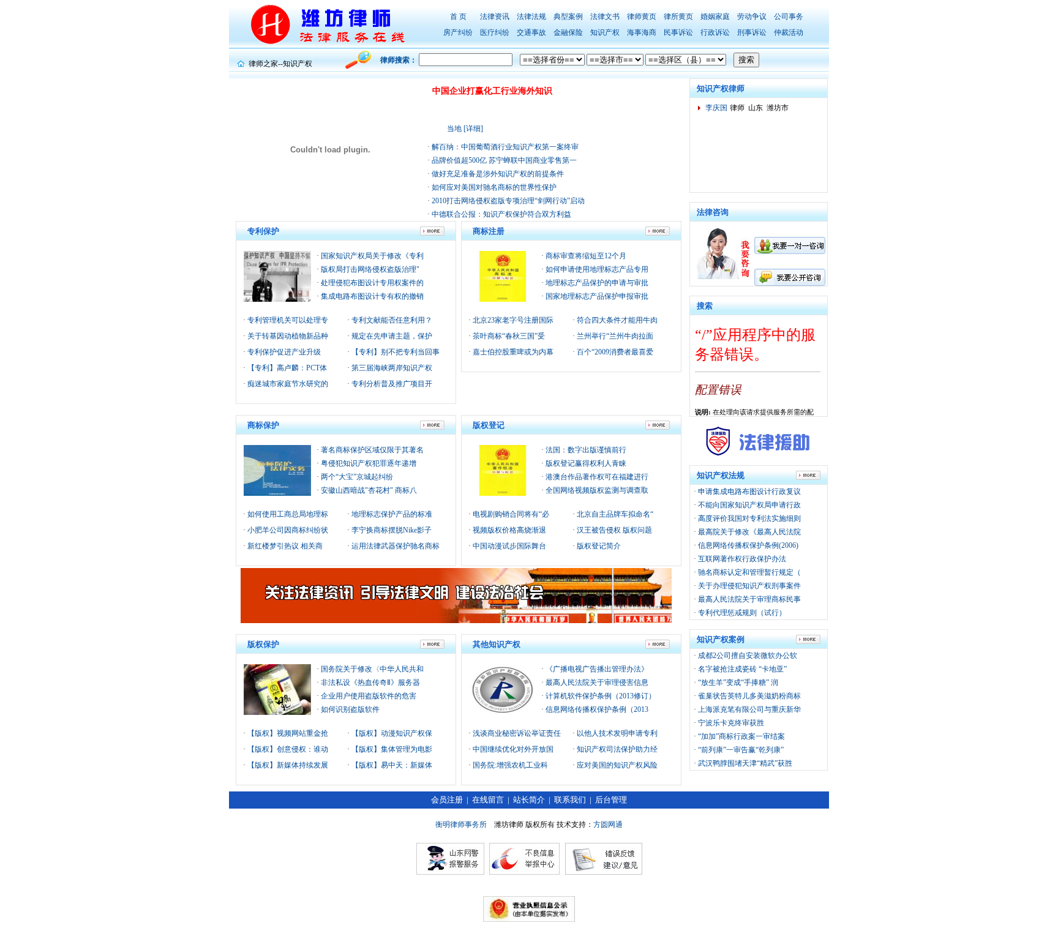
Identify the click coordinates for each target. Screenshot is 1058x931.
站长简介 (529, 799)
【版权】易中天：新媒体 (391, 765)
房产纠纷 (458, 32)
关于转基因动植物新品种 (287, 336)
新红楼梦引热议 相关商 (284, 546)
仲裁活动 (788, 32)
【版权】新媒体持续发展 (287, 765)
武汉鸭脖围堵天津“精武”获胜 (745, 763)
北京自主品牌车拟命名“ (614, 514)
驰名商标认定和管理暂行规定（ (749, 572)
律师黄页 (641, 16)
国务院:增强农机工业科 (509, 765)
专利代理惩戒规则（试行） (742, 612)
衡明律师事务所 (461, 824)
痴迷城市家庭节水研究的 (287, 384)
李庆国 (716, 107)
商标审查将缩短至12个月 (586, 256)
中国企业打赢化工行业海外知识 (492, 90)
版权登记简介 (598, 546)
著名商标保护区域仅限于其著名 (372, 450)
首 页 (458, 16)
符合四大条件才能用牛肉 (616, 320)
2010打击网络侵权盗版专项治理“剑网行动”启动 (507, 200)
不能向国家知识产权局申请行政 (749, 505)
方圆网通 (608, 824)
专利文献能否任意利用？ (391, 320)
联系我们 (570, 799)
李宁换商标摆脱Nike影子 (391, 530)
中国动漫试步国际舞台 (508, 546)
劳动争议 (752, 16)
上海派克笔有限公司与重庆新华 (749, 709)
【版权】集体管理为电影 (391, 749)
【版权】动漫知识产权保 (391, 733)
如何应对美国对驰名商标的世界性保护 (493, 187)
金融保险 (568, 32)
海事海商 (641, 32)
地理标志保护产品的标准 (391, 514)
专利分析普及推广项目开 (391, 384)
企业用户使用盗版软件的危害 (368, 696)
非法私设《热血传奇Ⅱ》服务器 (370, 682)
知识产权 (605, 32)
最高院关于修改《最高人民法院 (749, 532)
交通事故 (531, 32)
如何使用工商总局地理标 (287, 514)
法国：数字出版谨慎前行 (586, 450)
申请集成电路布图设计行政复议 (749, 491)
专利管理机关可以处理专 (287, 320)
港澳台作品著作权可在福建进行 (597, 477)
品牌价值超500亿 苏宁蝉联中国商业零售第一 (503, 160)
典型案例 (568, 16)
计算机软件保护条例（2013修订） (601, 696)
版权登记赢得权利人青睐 (586, 463)
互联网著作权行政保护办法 (742, 559)
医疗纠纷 (494, 32)
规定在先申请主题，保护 (391, 336)
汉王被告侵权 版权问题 (613, 530)
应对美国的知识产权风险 (616, 765)
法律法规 (531, 16)
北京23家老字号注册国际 (512, 320)
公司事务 (788, 16)
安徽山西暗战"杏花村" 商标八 (369, 490)
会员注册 (447, 799)
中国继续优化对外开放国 (512, 749)
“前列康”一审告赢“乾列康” (741, 750)
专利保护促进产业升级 (283, 352)
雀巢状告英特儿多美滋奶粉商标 (749, 696)
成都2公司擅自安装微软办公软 (747, 655)
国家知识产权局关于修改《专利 (372, 256)
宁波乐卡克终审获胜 (731, 723)
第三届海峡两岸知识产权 (391, 368)
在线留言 (488, 799)
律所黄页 (678, 16)
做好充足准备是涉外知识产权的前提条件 (497, 174)
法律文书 (605, 16)
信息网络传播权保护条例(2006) (748, 545)
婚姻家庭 (715, 16)
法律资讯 (494, 16)
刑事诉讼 (752, 32)
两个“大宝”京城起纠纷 (357, 477)
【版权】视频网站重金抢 (287, 733)
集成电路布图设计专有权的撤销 (372, 296)
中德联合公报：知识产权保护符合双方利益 (500, 214)
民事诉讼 (678, 32)
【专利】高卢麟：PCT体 (286, 368)
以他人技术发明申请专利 (616, 733)
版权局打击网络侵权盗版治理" (370, 269)
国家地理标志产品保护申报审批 (597, 296)
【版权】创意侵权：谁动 (287, 749)
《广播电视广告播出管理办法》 (597, 669)
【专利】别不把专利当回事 (395, 352)
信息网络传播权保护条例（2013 (597, 709)
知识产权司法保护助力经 (616, 749)
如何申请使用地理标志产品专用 (597, 269)
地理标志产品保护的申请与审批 (597, 283)
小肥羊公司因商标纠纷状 (287, 530)
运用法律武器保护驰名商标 (395, 546)
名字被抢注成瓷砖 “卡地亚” (742, 669)
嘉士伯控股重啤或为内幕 (512, 352)
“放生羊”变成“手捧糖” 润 (738, 682)
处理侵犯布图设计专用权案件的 (372, 283)
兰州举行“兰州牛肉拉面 (614, 336)
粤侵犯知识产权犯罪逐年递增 (368, 463)
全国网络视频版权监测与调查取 (597, 490)
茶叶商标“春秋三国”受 (508, 336)
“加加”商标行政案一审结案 (741, 736)
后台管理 (611, 799)
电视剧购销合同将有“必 (510, 514)
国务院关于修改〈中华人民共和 (372, 669)
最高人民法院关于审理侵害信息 (597, 682)
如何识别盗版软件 (350, 709)
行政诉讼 (715, 32)
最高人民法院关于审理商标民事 (749, 599)
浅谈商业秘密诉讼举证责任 (516, 733)
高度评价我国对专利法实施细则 (749, 518)
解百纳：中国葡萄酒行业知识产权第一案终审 (504, 147)
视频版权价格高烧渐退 (508, 530)
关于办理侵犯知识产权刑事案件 (749, 585)
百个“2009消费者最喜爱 (614, 352)
